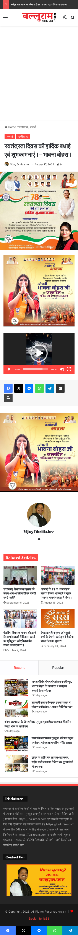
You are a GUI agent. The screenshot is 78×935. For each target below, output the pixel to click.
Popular (58, 667)
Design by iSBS (39, 918)
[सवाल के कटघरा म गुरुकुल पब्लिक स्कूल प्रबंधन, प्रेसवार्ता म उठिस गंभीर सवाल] (16, 744)
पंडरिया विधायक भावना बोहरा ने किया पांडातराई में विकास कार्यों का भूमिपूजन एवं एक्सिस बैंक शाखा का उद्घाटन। (19, 639)
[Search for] (72, 19)
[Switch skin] (65, 19)
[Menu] (5, 19)
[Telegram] (50, 388)
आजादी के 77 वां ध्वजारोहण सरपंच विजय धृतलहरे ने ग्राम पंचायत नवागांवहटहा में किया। (56, 593)
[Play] (9, 369)
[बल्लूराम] (39, 17)
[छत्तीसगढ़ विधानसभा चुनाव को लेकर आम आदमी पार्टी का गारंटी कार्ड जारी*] (20, 575)
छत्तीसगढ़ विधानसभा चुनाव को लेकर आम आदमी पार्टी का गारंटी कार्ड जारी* (19, 593)
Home (11, 127)
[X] (18, 388)
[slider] (35, 369)
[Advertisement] (39, 71)
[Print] (8, 398)
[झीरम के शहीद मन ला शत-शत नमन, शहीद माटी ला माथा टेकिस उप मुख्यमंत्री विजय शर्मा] (16, 763)
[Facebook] (8, 388)
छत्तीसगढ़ (23, 127)
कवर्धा (33, 127)
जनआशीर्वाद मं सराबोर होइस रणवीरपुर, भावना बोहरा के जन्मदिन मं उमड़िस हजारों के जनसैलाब (52, 686)
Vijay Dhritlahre (19, 164)
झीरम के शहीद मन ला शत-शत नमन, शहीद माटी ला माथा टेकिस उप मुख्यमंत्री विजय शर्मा (52, 762)
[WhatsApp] (39, 388)
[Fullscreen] (69, 369)
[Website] (39, 539)
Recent (19, 667)
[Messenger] (29, 388)
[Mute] (62, 369)
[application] (39, 353)
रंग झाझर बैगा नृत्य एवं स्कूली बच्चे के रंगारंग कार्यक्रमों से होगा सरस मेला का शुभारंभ (57, 637)
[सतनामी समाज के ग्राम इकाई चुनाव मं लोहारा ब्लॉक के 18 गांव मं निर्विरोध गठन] (16, 708)
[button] (39, 353)
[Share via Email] (60, 388)
